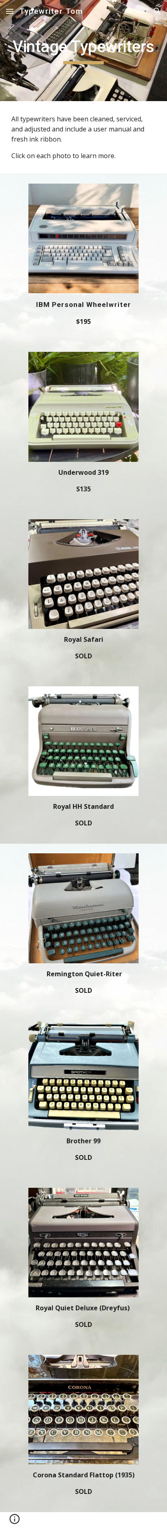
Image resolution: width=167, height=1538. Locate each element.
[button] (9, 11)
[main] (83, 51)
